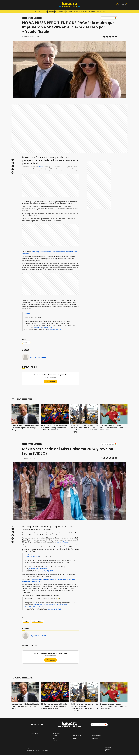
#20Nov (27, 313)
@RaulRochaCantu (39, 605)
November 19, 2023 (45, 571)
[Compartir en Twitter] (110, 37)
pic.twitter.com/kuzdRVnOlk (42, 327)
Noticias (37, 11)
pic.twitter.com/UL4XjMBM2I (34, 607)
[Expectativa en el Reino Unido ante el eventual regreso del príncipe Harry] (25, 414)
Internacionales (79, 11)
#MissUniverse (62, 605)
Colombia (51, 11)
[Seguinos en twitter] (32, 725)
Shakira (40, 167)
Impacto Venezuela (38, 357)
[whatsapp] (104, 37)
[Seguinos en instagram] (38, 725)
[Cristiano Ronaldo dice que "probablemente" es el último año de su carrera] (114, 414)
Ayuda (46, 750)
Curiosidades (101, 11)
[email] (113, 37)
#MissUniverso (51, 605)
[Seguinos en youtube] (35, 725)
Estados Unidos (60, 11)
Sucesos (44, 11)
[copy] (116, 37)
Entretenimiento (90, 11)
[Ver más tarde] (101, 37)
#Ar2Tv (27, 554)
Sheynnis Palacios (62, 542)
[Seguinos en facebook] (42, 725)
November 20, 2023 (54, 329)
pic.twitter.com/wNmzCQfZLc (38, 569)
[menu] (13, 4)
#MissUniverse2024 (32, 556)
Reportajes (69, 11)
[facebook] (107, 37)
